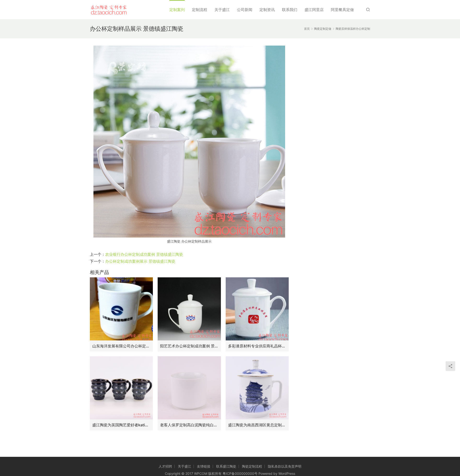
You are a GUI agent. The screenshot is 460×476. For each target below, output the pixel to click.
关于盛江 (222, 9)
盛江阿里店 (314, 9)
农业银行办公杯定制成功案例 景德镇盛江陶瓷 (144, 254)
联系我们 (289, 9)
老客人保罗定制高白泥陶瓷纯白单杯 (189, 424)
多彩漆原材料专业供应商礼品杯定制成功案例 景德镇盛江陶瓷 (257, 346)
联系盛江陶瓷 (226, 466)
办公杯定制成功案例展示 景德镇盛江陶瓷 (140, 261)
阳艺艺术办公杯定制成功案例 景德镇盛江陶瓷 (189, 346)
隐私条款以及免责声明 (284, 466)
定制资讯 (267, 9)
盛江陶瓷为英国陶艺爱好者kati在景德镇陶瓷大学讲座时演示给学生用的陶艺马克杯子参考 (121, 424)
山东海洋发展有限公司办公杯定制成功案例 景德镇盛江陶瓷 (121, 346)
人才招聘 (165, 466)
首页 (307, 28)
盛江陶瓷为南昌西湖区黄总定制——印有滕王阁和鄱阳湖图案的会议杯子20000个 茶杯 (257, 424)
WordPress (286, 473)
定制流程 (199, 9)
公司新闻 (244, 9)
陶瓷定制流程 (252, 466)
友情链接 (203, 466)
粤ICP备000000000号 (240, 473)
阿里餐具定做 (342, 9)
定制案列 (177, 9)
